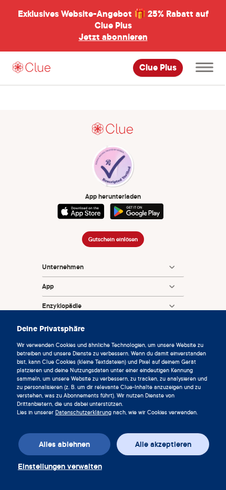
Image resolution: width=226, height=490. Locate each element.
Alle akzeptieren (163, 444)
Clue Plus (158, 68)
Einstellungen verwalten (60, 466)
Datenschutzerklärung (83, 412)
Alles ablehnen (64, 444)
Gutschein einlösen (113, 239)
